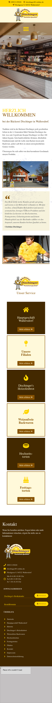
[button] (26, 28)
